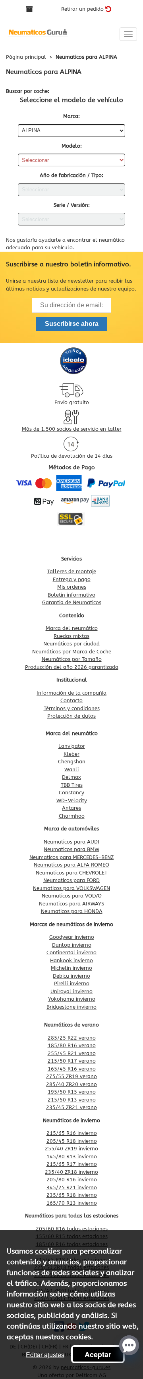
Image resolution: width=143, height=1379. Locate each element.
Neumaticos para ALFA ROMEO (71, 865)
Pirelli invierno (71, 983)
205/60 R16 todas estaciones (72, 1229)
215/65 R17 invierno (71, 1164)
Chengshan (71, 762)
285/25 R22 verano (72, 1038)
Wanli (71, 769)
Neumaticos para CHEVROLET (71, 873)
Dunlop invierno (71, 945)
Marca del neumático (72, 628)
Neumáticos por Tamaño (72, 659)
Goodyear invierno (71, 937)
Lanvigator (71, 746)
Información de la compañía (71, 693)
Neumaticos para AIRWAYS (71, 904)
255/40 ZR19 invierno (71, 1149)
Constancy (71, 792)
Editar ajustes (45, 1354)
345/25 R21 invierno (71, 1187)
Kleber (71, 754)
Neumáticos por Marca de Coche (71, 652)
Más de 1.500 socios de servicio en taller (72, 429)
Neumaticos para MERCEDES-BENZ (71, 857)
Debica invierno (71, 976)
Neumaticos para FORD (71, 880)
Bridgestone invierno (71, 1007)
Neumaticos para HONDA (71, 911)
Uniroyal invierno (71, 991)
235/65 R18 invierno (71, 1195)
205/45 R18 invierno (71, 1141)
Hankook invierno (71, 960)
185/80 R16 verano (72, 1045)
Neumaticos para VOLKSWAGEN (71, 888)
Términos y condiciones (72, 708)
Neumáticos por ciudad (71, 644)
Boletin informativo (71, 595)
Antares (71, 808)
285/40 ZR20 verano (71, 1084)
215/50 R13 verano (72, 1100)
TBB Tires (72, 785)
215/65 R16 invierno (71, 1133)
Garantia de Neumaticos (71, 602)
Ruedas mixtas (71, 636)
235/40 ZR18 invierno (71, 1172)
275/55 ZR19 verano (71, 1076)
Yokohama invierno (71, 999)
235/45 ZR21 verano (71, 1107)
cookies (47, 1251)
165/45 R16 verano (72, 1069)
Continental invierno (71, 952)
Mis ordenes (71, 587)
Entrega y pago (72, 579)
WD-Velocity (71, 800)
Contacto (71, 700)
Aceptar (98, 1354)
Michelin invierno (71, 968)
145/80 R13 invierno (71, 1156)
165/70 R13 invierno (71, 1203)
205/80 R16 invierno (71, 1180)
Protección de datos (71, 716)
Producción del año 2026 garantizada (71, 667)
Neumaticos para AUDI (71, 842)
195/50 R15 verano (72, 1092)
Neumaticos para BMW (71, 849)
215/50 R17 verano (72, 1061)
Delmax (71, 777)
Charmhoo (72, 816)
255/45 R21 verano (72, 1053)
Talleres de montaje (71, 571)
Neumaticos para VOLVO (72, 896)
